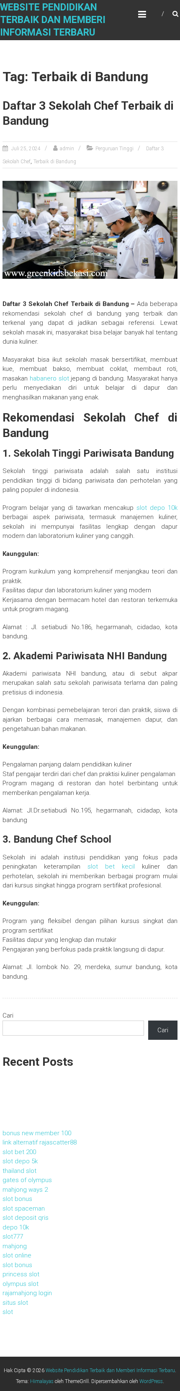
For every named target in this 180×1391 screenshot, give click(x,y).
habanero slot (49, 378)
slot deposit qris (26, 1217)
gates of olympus (27, 1180)
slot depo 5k (20, 1161)
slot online (17, 1255)
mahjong (15, 1246)
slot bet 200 (19, 1152)
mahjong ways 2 (25, 1189)
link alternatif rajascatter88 (40, 1142)
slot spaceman (24, 1208)
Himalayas (42, 1381)
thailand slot (19, 1171)
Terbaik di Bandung (54, 162)
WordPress (151, 1381)
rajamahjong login (27, 1293)
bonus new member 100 (37, 1133)
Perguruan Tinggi (114, 149)
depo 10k (16, 1227)
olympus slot (21, 1284)
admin (67, 149)
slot (8, 1312)
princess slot (21, 1274)
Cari (8, 1015)
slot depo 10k (156, 508)
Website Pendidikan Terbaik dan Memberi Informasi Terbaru (52, 20)
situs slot (15, 1302)
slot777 (13, 1236)
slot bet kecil (111, 866)
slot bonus (17, 1199)
